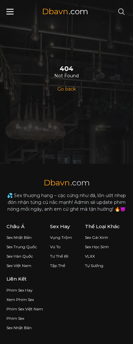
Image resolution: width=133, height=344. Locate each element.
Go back (66, 89)
